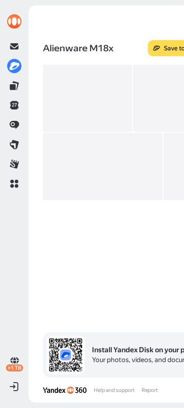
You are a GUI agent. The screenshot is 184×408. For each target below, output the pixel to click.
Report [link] (150, 390)
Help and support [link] (114, 390)
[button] (14, 184)
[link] (14, 21)
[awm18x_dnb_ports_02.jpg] (87, 98)
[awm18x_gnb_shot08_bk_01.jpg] (103, 166)
